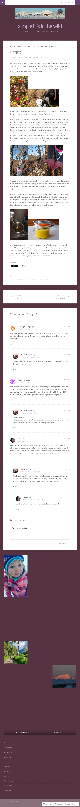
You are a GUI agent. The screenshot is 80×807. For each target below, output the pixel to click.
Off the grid (27, 279)
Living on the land (55, 277)
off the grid (42, 46)
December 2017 (8, 743)
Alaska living (25, 277)
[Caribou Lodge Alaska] (65, 2)
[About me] (62, 2)
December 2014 (8, 781)
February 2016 (8, 752)
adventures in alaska (18, 46)
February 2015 (8, 771)
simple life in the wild (40, 26)
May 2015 (6, 762)
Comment (62, 543)
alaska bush (32, 46)
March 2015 (7, 767)
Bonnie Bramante (33, 57)
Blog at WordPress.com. (10, 802)
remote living (53, 46)
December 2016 (8, 747)
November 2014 (8, 786)
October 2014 (7, 790)
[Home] (72, 2)
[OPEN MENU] (2, 2)
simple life (46, 279)
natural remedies (16, 279)
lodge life (65, 277)
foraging (45, 277)
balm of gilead (36, 277)
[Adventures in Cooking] (69, 2)
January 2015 (7, 776)
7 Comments (47, 57)
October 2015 (7, 757)
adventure (16, 277)
